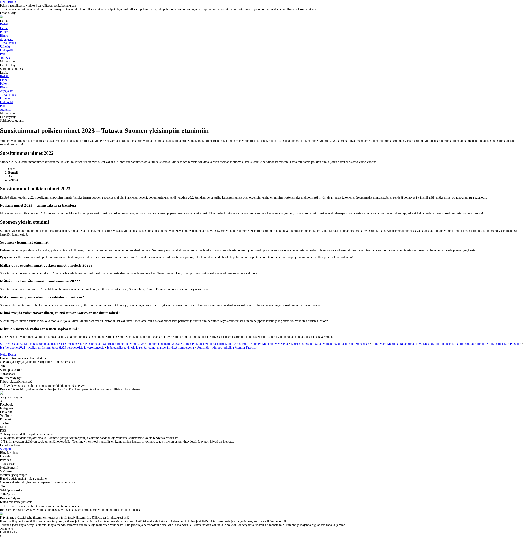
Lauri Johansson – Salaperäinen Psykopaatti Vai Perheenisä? (330, 343)
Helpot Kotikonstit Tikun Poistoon (499, 343)
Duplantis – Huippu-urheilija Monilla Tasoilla (226, 347)
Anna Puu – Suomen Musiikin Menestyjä (261, 343)
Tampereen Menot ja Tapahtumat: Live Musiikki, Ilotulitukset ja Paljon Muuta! (423, 343)
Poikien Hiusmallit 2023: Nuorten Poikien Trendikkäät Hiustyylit (189, 343)
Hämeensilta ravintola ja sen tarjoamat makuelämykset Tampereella (150, 347)
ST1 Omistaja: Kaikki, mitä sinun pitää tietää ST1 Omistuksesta (41, 343)
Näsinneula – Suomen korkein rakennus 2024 (114, 343)
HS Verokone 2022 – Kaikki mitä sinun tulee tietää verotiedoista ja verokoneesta (52, 347)
